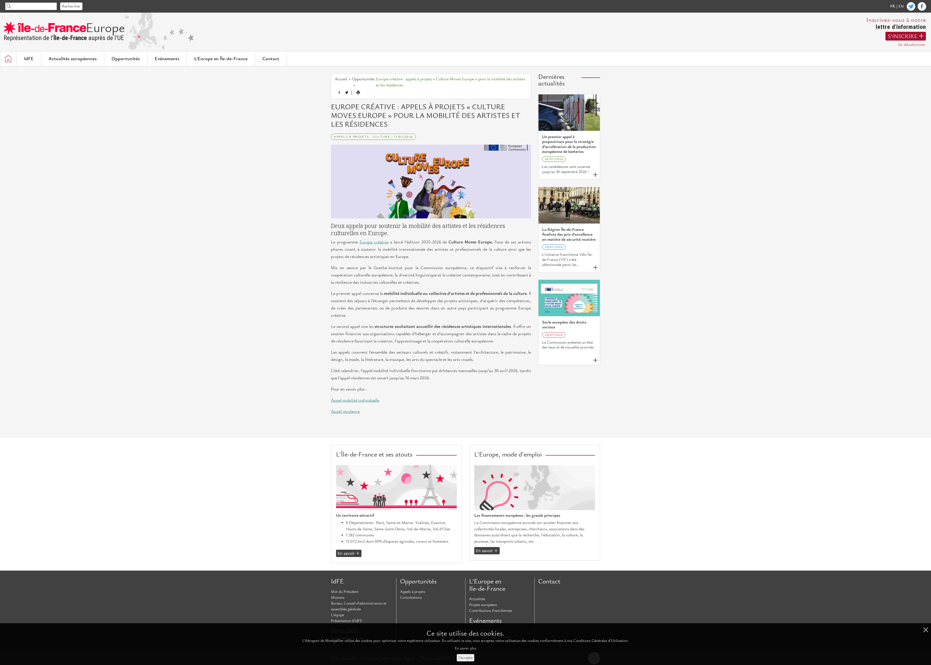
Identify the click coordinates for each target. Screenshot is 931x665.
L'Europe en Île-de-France (221, 59)
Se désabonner (912, 44)
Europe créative (374, 242)
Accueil (341, 79)
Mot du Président (344, 591)
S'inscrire (902, 36)
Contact (270, 59)
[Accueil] (8, 58)
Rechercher (71, 6)
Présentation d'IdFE (346, 620)
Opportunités (126, 59)
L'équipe (337, 615)
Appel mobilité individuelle (355, 400)
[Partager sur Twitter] (347, 92)
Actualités (477, 599)
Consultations (411, 597)
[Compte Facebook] (922, 6)
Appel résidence (345, 411)
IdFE (29, 59)
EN (901, 6)
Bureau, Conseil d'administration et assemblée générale (358, 606)
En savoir (346, 553)
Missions (338, 597)
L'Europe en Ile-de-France (487, 585)
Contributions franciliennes (490, 610)
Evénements (167, 59)
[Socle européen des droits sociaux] (569, 298)
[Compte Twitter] (911, 6)
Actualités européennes (72, 59)
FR (892, 6)
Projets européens (483, 604)
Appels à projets (412, 591)
